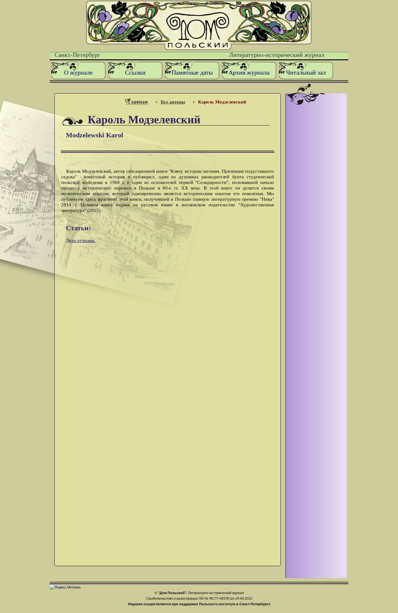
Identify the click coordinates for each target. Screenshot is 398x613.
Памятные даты (192, 72)
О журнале (78, 72)
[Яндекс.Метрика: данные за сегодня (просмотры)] (65, 587)
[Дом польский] (199, 48)
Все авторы (173, 101)
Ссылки (135, 72)
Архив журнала (249, 72)
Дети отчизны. (80, 240)
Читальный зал (306, 72)
